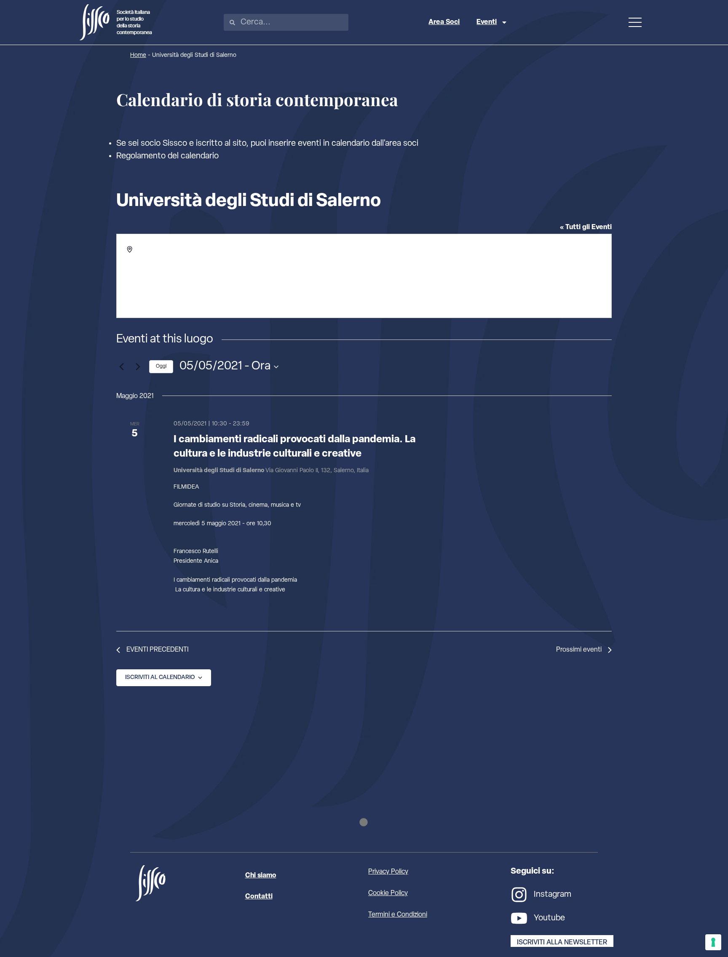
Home (138, 55)
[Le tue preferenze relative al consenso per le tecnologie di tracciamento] (713, 942)
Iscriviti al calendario (160, 677)
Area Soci (444, 22)
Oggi (161, 366)
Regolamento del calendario (167, 156)
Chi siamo (260, 875)
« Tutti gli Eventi (586, 227)
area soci (401, 143)
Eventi (486, 22)
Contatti (259, 896)
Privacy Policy (388, 872)
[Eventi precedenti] (121, 367)
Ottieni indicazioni (160, 268)
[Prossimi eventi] (138, 367)
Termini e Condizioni (397, 915)
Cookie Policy (388, 893)
